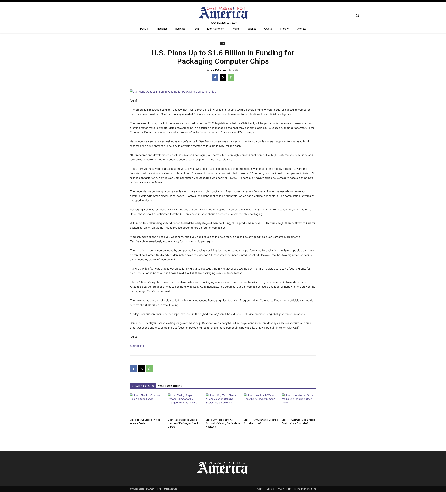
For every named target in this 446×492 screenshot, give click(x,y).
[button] (357, 15)
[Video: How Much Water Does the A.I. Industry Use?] (261, 405)
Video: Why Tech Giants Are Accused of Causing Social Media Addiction (223, 423)
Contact (270, 488)
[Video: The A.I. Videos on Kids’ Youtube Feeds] (147, 405)
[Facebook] (215, 77)
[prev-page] (132, 434)
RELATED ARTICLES (143, 386)
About (260, 488)
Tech (222, 44)
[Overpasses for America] (223, 13)
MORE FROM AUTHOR (170, 386)
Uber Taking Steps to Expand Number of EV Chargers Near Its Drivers (184, 423)
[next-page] (138, 434)
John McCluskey (218, 69)
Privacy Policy (284, 488)
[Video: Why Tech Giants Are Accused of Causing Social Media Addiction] (223, 405)
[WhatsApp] (231, 77)
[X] (223, 77)
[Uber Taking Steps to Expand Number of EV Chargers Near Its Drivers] (185, 405)
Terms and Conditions (305, 488)
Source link (137, 345)
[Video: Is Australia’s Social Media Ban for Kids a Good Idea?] (299, 405)
